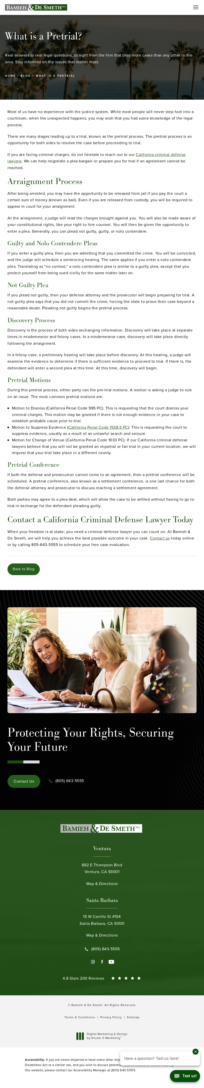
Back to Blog (24, 569)
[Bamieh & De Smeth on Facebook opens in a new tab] (102, 961)
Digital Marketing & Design (107, 1036)
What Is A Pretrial (55, 76)
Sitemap (133, 1017)
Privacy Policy (111, 1017)
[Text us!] (185, 1077)
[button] (196, 7)
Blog (26, 76)
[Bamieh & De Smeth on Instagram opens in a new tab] (93, 961)
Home (10, 76)
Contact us (160, 538)
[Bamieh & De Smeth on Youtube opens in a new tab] (111, 961)
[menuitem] (93, 961)
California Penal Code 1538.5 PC (98, 427)
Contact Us (24, 781)
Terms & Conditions (79, 1017)
